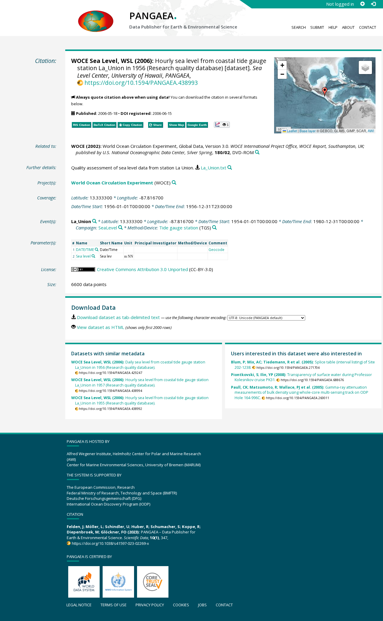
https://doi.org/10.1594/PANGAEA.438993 (141, 83)
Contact (367, 27)
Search (298, 27)
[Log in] (373, 3)
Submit (317, 27)
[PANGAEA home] (95, 15)
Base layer (308, 130)
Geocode (216, 249)
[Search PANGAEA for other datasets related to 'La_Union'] (94, 221)
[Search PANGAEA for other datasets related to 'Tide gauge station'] (214, 227)
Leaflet (291, 130)
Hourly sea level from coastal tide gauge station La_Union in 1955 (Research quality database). (140, 400)
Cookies (181, 605)
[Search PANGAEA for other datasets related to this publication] (257, 152)
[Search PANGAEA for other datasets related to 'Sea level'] (93, 256)
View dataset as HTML (100, 327)
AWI (371, 130)
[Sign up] (362, 3)
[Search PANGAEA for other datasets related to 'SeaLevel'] (120, 227)
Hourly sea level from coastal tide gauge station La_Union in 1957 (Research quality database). (140, 382)
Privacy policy (150, 605)
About (348, 27)
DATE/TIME (85, 249)
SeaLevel (107, 228)
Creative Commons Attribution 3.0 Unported (142, 269)
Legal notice (79, 605)
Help (333, 27)
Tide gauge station (178, 228)
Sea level (83, 256)
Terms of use (114, 605)
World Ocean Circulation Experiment (112, 183)
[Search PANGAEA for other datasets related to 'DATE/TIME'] (96, 249)
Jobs (202, 605)
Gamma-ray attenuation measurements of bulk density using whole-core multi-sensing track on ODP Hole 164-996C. (300, 393)
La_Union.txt (213, 168)
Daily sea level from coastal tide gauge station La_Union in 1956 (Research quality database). (138, 365)
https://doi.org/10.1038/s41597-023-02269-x (110, 543)
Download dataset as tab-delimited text (118, 317)
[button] (324, 92)
